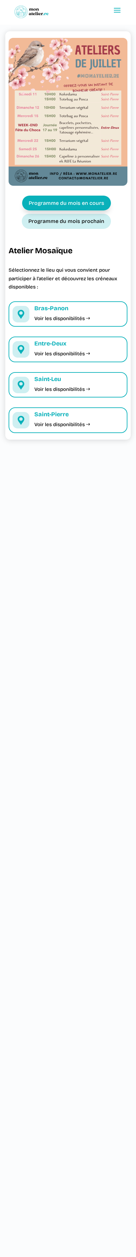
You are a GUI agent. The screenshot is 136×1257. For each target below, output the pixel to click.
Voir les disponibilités (59, 318)
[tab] (66, 203)
